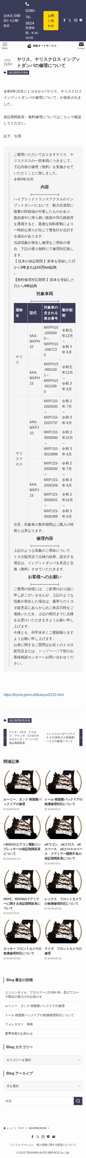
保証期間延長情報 (18, 72)
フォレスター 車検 (19, 1024)
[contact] (54, 1137)
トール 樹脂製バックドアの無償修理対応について (39, 1015)
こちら (65, 117)
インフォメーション (22, 1144)
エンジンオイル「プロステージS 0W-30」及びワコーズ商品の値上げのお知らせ (42, 995)
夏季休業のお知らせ (19, 1033)
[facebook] (32, 1137)
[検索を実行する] (78, 1101)
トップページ (49, 651)
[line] (48, 1137)
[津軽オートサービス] (43, 46)
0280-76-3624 (30, 17)
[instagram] (43, 1137)
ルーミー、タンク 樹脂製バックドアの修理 (35, 1006)
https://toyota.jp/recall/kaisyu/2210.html (34, 695)
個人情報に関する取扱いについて (56, 1144)
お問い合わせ (51, 20)
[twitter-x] (38, 1137)
